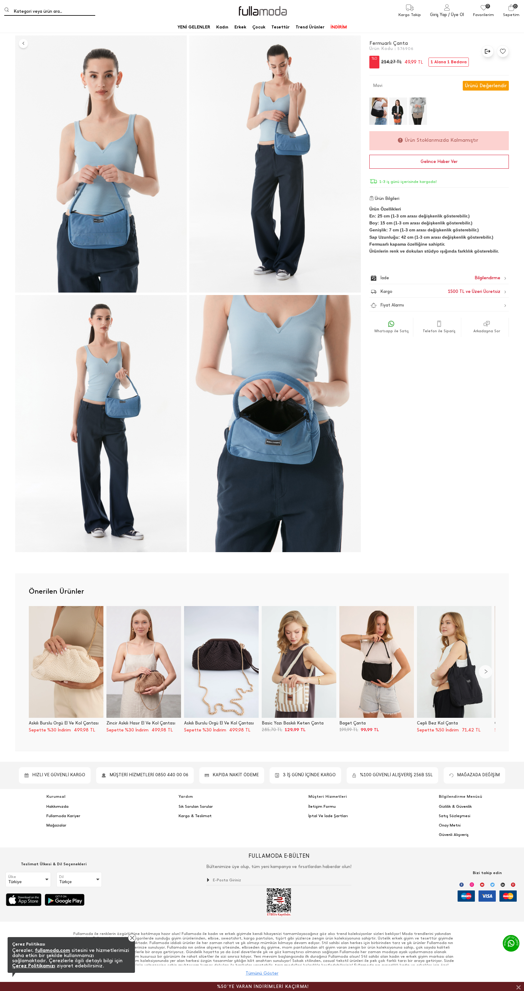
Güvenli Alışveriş (454, 835)
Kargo (440, 291)
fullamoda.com (52, 950)
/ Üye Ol (456, 14)
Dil (61, 877)
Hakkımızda (57, 806)
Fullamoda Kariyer (63, 816)
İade (427, 277)
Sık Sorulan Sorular (196, 806)
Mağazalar (56, 825)
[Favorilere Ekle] (501, 51)
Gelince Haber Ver (439, 161)
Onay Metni (450, 825)
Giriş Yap (438, 14)
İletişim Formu (322, 806)
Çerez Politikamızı (33, 965)
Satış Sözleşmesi (454, 816)
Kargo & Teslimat (195, 816)
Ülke (12, 877)
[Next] (485, 671)
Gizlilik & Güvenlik (455, 806)
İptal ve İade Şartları (328, 816)
